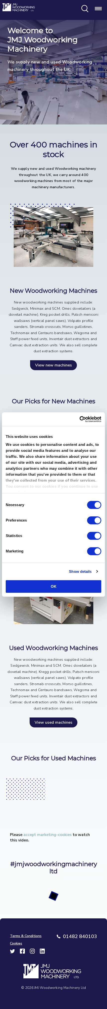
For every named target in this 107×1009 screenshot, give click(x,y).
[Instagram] (32, 952)
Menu (98, 8)
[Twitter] (12, 952)
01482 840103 (80, 936)
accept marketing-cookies (47, 834)
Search (84, 8)
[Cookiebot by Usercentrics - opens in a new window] (79, 419)
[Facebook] (22, 952)
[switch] (94, 520)
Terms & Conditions (26, 935)
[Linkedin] (42, 952)
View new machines (53, 365)
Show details (80, 571)
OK (53, 586)
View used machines (53, 722)
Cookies (16, 943)
